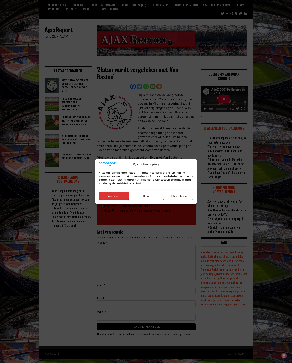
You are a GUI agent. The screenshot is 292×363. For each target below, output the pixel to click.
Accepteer (114, 196)
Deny (146, 196)
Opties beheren (178, 196)
